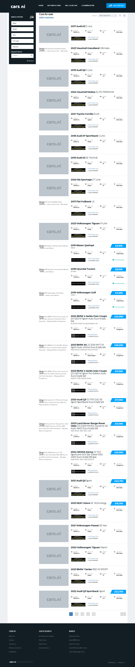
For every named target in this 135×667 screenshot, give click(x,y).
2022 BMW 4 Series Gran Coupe (89, 318)
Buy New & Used (54, 5)
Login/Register (88, 5)
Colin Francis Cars (93, 37)
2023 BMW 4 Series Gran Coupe (89, 373)
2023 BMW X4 (88, 346)
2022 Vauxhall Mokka (92, 92)
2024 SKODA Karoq (87, 454)
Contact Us (121, 662)
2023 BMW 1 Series (89, 569)
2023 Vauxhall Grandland (90, 48)
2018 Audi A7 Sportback (88, 136)
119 (94, 614)
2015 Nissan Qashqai (82, 245)
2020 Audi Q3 (87, 400)
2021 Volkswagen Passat (89, 525)
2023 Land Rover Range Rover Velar (89, 426)
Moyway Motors (92, 334)
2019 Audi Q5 (81, 70)
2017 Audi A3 (81, 26)
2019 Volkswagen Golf (83, 292)
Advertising (111, 662)
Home (40, 5)
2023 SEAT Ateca (88, 503)
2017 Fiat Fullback (82, 201)
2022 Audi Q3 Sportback (88, 591)
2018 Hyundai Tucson (83, 269)
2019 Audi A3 (84, 158)
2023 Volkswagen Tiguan (89, 223)
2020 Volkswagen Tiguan (89, 547)
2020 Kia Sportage (86, 179)
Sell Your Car (71, 5)
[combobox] (22, 23)
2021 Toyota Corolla (85, 114)
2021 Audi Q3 (81, 480)
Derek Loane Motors (94, 258)
